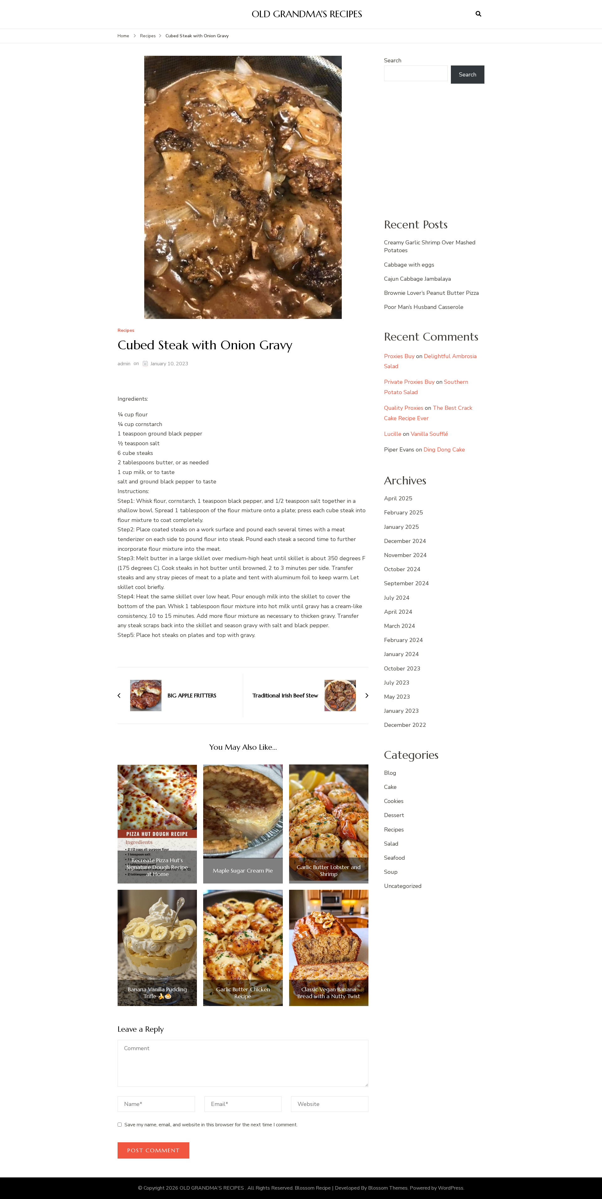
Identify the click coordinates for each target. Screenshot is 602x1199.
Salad (391, 843)
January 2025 (401, 527)
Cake (390, 787)
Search (392, 60)
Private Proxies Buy (409, 382)
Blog (390, 773)
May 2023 (397, 697)
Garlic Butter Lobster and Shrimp (329, 870)
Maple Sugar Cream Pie (243, 870)
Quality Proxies (403, 408)
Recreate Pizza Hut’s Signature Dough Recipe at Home (157, 867)
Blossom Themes (388, 1188)
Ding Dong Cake (444, 449)
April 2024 (398, 612)
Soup (391, 872)
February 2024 (403, 640)
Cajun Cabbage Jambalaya (417, 279)
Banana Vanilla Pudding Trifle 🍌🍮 (157, 992)
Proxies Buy (399, 356)
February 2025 (403, 512)
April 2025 (398, 498)
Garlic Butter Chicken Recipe (243, 992)
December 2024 (405, 541)
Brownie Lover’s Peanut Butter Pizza (431, 293)
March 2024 (399, 626)
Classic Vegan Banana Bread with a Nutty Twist (329, 992)
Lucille (392, 434)
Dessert (394, 815)
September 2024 (406, 583)
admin (124, 363)
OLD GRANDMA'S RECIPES (307, 14)
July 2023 (396, 682)
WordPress (450, 1188)
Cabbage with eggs (409, 264)
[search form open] (478, 14)
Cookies (394, 801)
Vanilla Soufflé (429, 434)
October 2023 (402, 668)
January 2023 (401, 711)
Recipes (126, 330)
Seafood (394, 858)
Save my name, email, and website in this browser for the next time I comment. (211, 1124)
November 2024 (405, 555)
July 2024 (396, 598)
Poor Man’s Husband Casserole (423, 307)
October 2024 (402, 569)
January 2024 (401, 654)
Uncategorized (403, 886)
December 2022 (405, 725)
